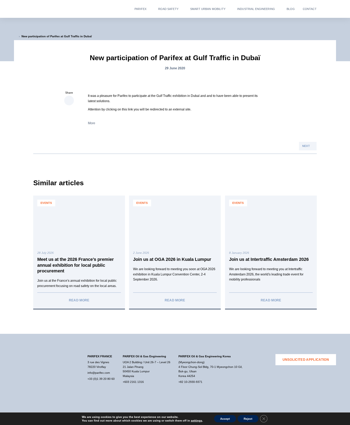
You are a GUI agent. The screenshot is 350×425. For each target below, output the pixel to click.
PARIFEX (140, 9)
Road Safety (168, 9)
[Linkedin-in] (16, 388)
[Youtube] (23, 388)
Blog (291, 9)
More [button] (91, 123)
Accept (225, 418)
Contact (310, 9)
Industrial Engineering (256, 9)
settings (196, 420)
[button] (69, 100)
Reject (248, 418)
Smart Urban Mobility (207, 9)
